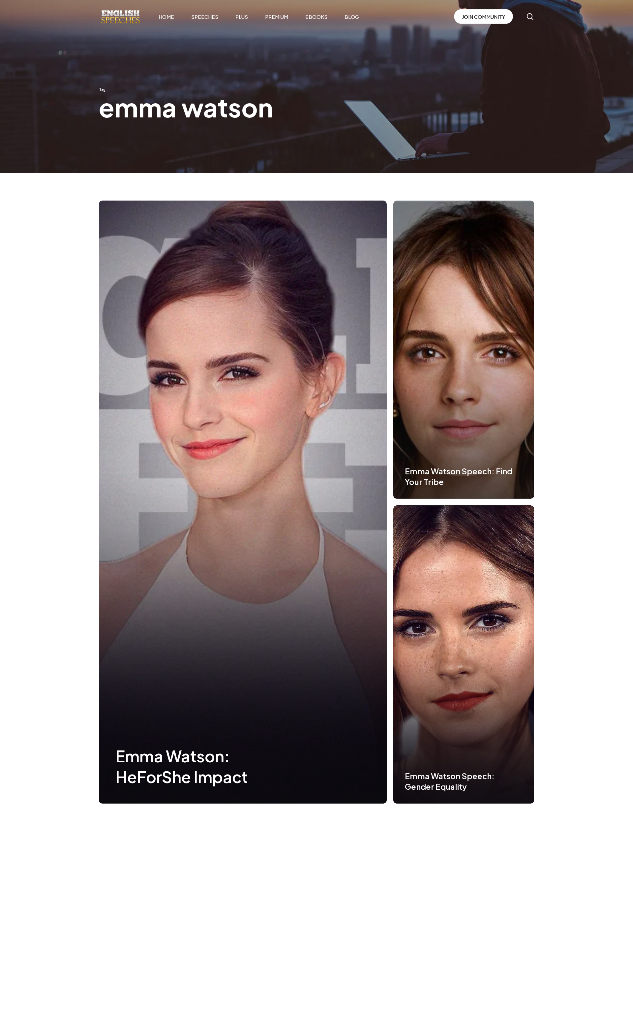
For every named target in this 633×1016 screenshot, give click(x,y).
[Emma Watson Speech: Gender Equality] (463, 654)
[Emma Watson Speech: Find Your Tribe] (463, 350)
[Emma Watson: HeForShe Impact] (243, 502)
